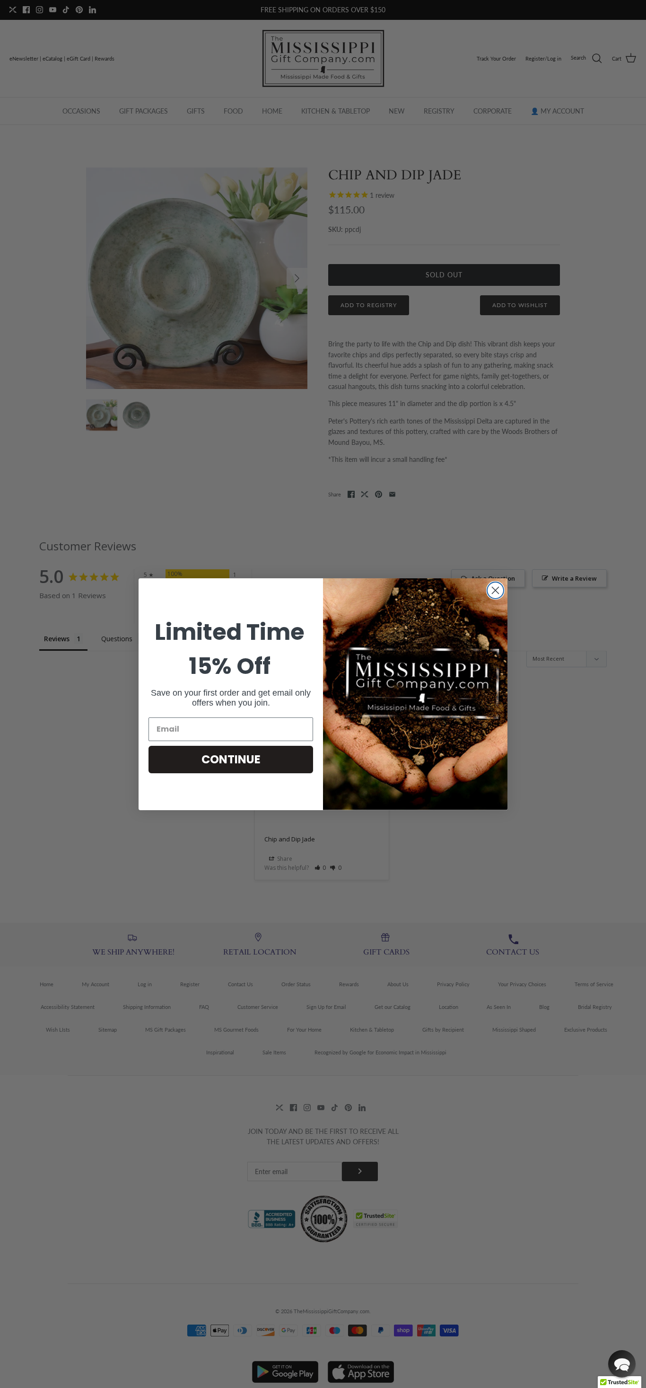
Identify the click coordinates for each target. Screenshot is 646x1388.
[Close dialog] (495, 590)
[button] (622, 1364)
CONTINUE (231, 759)
